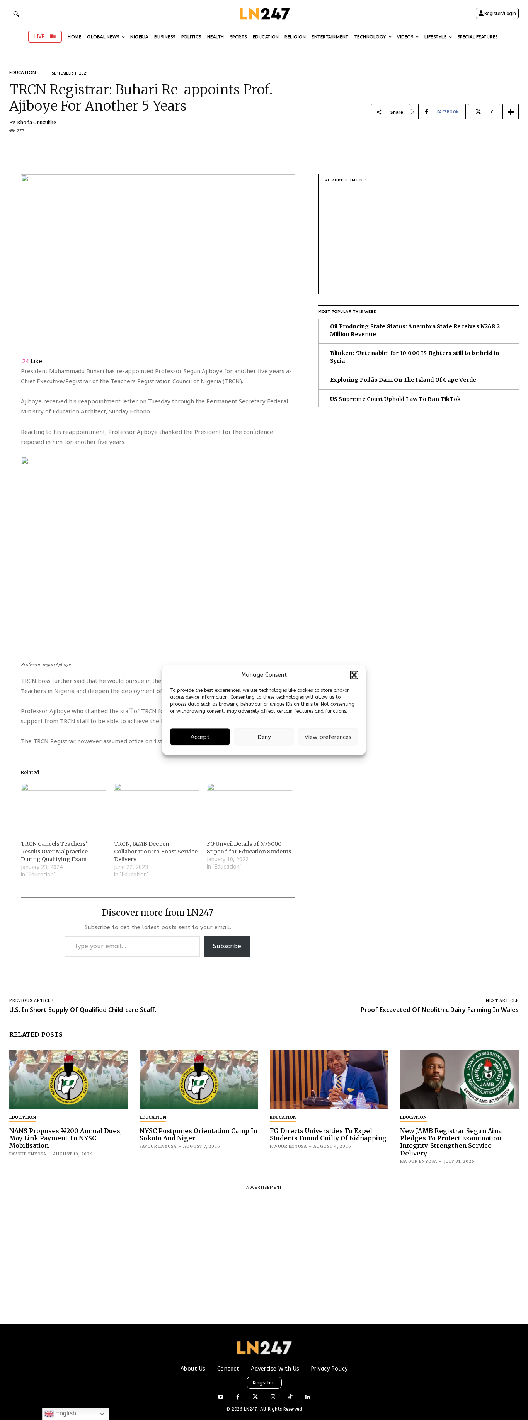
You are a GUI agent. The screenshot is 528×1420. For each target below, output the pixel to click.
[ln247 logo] (264, 13)
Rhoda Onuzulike (36, 122)
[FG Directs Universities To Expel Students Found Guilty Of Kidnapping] (329, 1079)
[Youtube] (220, 1397)
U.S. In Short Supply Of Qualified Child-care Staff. (82, 1009)
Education (22, 72)
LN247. (252, 1409)
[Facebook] (238, 1397)
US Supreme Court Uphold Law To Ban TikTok (395, 399)
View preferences (328, 736)
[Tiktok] (290, 1397)
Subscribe (227, 946)
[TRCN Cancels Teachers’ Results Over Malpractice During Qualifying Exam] (63, 807)
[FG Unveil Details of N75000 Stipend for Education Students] (249, 807)
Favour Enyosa (27, 1154)
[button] (354, 675)
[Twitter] (255, 1397)
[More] (510, 111)
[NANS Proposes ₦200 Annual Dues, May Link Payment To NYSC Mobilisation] (68, 1079)
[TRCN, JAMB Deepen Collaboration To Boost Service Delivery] (156, 807)
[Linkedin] (307, 1397)
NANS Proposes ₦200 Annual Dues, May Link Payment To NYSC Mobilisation (65, 1138)
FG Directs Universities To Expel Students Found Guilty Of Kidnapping (328, 1134)
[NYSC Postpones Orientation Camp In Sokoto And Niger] (199, 1079)
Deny (264, 736)
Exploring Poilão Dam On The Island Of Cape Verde (403, 379)
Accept (200, 736)
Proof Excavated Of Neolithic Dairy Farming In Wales (440, 1009)
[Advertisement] (421, 239)
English (65, 1413)
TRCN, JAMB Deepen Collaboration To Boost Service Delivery (156, 851)
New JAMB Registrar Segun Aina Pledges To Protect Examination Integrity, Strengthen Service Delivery (451, 1142)
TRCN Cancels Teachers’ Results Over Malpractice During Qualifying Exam (54, 851)
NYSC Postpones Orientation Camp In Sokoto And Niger (198, 1134)
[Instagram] (272, 1397)
